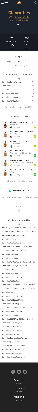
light (19, 62)
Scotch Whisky (22, 20)
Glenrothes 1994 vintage (10, 304)
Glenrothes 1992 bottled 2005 (14, 296)
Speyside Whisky (22, 17)
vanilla (10, 62)
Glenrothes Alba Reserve (11, 334)
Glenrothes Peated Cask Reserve (15, 346)
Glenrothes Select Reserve (12, 82)
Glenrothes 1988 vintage (10, 97)
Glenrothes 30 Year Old (12, 330)
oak (29, 62)
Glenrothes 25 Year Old (11, 327)
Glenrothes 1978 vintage (10, 101)
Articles (16, 400)
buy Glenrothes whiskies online (25, 197)
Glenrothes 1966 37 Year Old (13, 239)
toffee (14, 66)
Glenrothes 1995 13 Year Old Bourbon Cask (19, 308)
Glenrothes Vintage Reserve (13, 357)
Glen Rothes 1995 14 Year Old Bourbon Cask (19, 231)
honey (24, 66)
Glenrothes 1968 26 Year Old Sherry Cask (18, 247)
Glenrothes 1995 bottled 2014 (14, 311)
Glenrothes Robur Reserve (13, 349)
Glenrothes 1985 (9, 86)
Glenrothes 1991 (9, 90)
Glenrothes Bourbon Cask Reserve (15, 338)
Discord (19, 392)
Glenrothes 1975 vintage (10, 254)
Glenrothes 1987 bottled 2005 (14, 277)
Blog (22, 400)
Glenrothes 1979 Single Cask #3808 (16, 266)
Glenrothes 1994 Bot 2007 (12, 300)
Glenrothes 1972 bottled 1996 (14, 250)
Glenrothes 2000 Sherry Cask (12, 323)
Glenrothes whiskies (25, 107)
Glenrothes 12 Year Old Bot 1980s (15, 235)
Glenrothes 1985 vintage (10, 273)
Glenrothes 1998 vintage (10, 93)
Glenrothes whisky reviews (23, 181)
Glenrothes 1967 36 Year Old (13, 243)
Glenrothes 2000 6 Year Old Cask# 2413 (17, 319)
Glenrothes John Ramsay (11, 342)
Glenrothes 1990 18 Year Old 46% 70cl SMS (19, 289)
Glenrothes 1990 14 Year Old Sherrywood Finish (19, 285)
